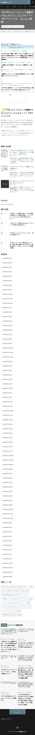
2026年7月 (6, 262)
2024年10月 (6, 357)
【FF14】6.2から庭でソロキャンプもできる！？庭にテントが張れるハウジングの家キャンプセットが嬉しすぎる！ (22, 152)
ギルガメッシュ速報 (24, 602)
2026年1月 (6, 289)
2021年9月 (6, 523)
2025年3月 (6, 334)
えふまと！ (5, 602)
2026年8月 (6, 258)
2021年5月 (6, 541)
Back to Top (17, 712)
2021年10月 (6, 518)
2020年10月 (6, 572)
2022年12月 (6, 455)
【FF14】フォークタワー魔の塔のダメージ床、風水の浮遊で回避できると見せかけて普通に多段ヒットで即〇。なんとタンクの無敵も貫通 (26, 673)
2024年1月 (6, 397)
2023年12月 (6, 402)
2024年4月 (6, 384)
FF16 (19, 6)
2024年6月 (6, 375)
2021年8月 (6, 527)
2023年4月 (6, 437)
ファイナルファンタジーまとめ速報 (11, 610)
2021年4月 (6, 545)
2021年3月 (6, 549)
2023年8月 (6, 419)
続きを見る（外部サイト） (17, 47)
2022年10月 (6, 464)
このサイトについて (6, 719)
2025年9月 (6, 307)
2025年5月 (6, 325)
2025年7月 (6, 316)
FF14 (25, 6)
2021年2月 (6, 554)
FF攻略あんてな (6, 598)
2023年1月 (6, 451)
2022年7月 (6, 478)
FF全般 (14, 6)
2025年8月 (6, 312)
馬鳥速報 (19, 614)
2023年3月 (6, 442)
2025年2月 (6, 339)
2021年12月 (6, 509)
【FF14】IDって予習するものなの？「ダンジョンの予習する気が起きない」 (26, 646)
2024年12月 (6, 348)
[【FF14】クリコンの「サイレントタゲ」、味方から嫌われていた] (5, 236)
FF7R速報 (18, 587)
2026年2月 (6, 285)
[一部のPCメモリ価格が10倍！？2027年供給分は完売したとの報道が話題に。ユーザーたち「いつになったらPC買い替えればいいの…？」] (5, 217)
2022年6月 (6, 482)
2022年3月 (6, 496)
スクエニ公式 (27, 606)
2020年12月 (6, 563)
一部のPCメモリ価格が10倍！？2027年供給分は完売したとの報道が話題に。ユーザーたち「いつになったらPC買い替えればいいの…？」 (9, 646)
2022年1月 (6, 505)
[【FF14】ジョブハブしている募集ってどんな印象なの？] (5, 170)
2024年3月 (6, 388)
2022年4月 (6, 491)
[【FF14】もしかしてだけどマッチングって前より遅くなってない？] (5, 184)
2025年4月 (6, 330)
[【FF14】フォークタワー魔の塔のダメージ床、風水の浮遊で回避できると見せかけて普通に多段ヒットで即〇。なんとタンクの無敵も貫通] (5, 246)
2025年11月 (6, 298)
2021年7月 (6, 532)
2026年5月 (6, 271)
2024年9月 (6, 361)
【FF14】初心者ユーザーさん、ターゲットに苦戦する (9, 698)
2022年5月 (6, 487)
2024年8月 (6, 366)
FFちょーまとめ (24, 594)
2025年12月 (6, 294)
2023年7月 (6, 424)
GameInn (14, 598)
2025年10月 (6, 303)
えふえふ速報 (19, 26)
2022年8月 (6, 473)
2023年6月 (6, 428)
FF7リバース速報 (28, 587)
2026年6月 (6, 267)
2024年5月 (6, 379)
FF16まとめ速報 (24, 590)
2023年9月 (6, 415)
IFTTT (21, 598)
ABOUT (8, 6)
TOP (2, 6)
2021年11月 (6, 514)
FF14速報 (15, 590)
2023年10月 (6, 411)
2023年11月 (6, 406)
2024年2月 (6, 393)
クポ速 (3, 606)
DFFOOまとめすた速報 (8, 587)
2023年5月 (6, 433)
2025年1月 (6, 343)
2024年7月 (6, 370)
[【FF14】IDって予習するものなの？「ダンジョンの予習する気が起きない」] (5, 226)
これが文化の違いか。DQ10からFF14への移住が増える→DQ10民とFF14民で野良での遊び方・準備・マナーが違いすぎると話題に (26, 699)
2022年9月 (6, 469)
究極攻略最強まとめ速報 (8, 614)
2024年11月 (6, 352)
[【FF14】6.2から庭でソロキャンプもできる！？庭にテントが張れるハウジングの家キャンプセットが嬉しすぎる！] (5, 153)
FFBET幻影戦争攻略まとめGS (9, 594)
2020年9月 (6, 576)
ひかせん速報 (13, 602)
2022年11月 (6, 460)
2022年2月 (6, 500)
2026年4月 (6, 276)
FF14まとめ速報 (6, 590)
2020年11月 (6, 567)
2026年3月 (6, 280)
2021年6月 (6, 536)
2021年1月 (6, 558)
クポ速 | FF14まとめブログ (15, 606)
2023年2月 (6, 446)
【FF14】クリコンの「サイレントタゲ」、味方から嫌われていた (9, 671)
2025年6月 (6, 321)
